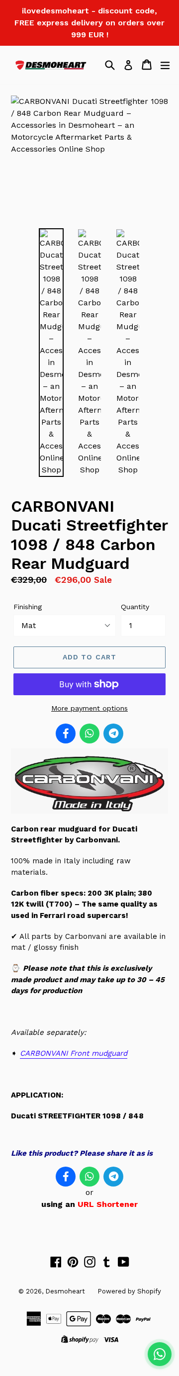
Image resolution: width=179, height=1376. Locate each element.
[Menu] (165, 64)
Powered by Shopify (129, 1291)
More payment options (89, 708)
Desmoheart (65, 1291)
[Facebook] (66, 733)
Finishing (27, 607)
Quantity (135, 607)
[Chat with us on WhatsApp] (160, 1354)
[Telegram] (113, 733)
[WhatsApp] (89, 733)
